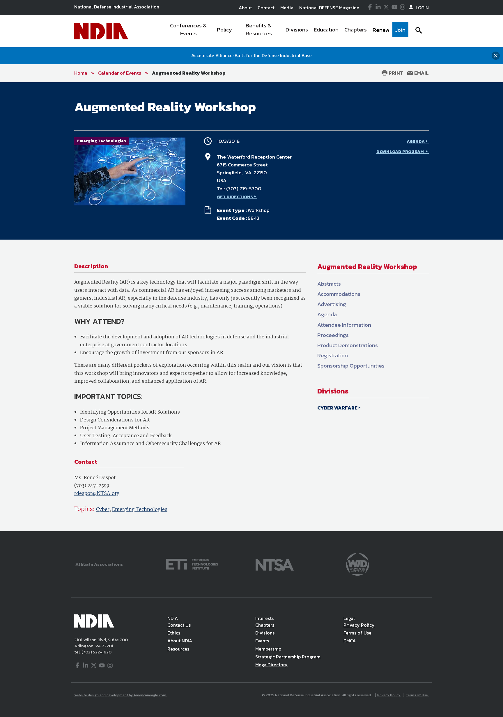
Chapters (264, 624)
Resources (178, 648)
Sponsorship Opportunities (351, 365)
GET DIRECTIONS (235, 196)
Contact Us (179, 624)
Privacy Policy (359, 624)
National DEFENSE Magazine (329, 7)
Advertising (331, 304)
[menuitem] (188, 31)
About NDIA (179, 640)
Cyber (102, 510)
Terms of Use (357, 632)
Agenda (327, 314)
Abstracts (329, 284)
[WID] (357, 563)
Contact (266, 7)
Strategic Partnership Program (287, 656)
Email (421, 73)
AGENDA (416, 141)
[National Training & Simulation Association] (275, 563)
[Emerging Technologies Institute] (192, 563)
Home (80, 73)
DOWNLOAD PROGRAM (400, 151)
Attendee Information (344, 325)
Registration (332, 355)
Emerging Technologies (139, 510)
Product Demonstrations (347, 345)
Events (262, 640)
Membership (268, 648)
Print (395, 73)
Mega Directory (271, 664)
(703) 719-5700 (243, 188)
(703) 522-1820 (96, 652)
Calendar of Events (119, 73)
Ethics (173, 632)
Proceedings (333, 335)
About (245, 7)
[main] (251, 306)
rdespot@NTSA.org (96, 494)
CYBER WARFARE (337, 408)
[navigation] (286, 31)
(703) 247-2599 (91, 486)
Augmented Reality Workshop (189, 73)
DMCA (349, 640)
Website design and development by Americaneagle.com (120, 695)
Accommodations (338, 294)
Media (286, 7)
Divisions (264, 632)
